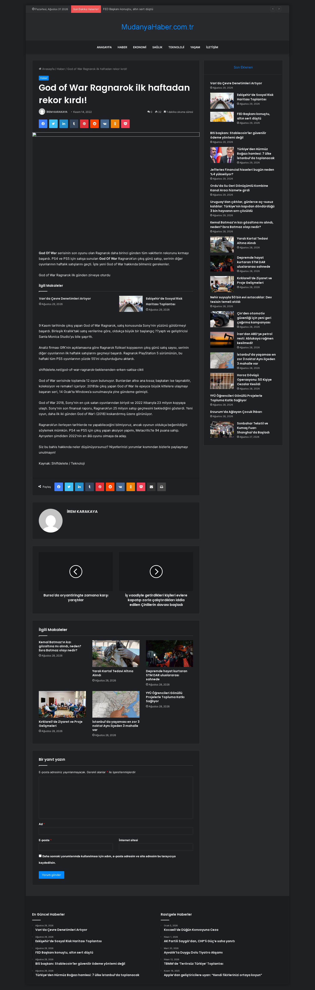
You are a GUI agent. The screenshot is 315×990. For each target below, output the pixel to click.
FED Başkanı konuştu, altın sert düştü (128, 9)
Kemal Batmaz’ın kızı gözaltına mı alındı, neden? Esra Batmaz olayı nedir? (60, 646)
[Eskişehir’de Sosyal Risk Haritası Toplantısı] (131, 304)
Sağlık (157, 47)
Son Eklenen (243, 67)
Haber (122, 47)
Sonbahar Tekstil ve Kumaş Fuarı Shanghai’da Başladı (253, 428)
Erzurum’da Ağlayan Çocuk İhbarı (236, 412)
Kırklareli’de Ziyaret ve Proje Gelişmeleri (60, 724)
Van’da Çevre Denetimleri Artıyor (65, 298)
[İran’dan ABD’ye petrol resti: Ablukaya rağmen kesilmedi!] (222, 340)
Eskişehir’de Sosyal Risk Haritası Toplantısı (255, 97)
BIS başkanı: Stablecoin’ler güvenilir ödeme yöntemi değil (238, 135)
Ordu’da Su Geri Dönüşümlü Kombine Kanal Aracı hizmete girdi (239, 188)
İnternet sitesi (128, 840)
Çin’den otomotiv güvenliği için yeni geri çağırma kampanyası (254, 317)
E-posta (45, 840)
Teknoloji (176, 47)
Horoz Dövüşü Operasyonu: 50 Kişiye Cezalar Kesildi (254, 379)
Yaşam (195, 47)
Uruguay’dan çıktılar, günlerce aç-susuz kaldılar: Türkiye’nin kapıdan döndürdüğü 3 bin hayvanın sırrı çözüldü (242, 206)
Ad (42, 824)
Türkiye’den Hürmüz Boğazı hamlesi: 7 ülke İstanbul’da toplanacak (255, 153)
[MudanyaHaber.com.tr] (157, 27)
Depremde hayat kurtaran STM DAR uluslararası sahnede (166, 675)
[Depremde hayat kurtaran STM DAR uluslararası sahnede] (169, 653)
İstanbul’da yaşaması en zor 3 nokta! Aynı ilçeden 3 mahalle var (116, 726)
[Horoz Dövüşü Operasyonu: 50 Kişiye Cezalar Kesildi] (222, 381)
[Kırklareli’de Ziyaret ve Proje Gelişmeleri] (62, 704)
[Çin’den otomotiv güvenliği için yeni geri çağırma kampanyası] (222, 319)
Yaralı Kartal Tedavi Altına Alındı (112, 673)
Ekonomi (139, 47)
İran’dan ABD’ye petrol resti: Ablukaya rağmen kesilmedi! (255, 338)
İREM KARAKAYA (57, 111)
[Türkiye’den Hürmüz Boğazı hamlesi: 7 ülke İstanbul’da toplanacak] (222, 155)
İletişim (212, 47)
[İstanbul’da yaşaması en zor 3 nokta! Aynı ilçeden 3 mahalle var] (116, 704)
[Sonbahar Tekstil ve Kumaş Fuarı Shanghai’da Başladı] (222, 429)
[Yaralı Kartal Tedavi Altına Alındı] (116, 653)
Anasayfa (104, 47)
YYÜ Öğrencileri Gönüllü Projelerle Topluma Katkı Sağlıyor (165, 697)
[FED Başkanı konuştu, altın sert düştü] (222, 120)
